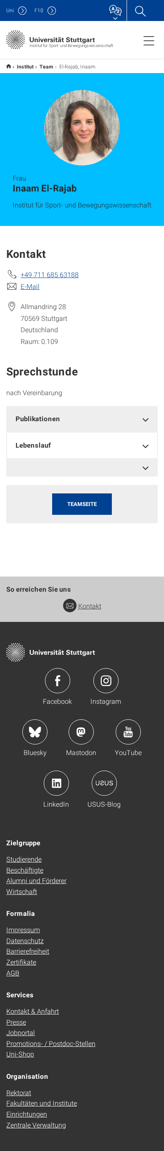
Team (46, 66)
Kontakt (89, 605)
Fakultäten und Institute (41, 1103)
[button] (82, 467)
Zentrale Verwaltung (36, 1124)
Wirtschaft (21, 891)
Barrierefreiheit (27, 950)
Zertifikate (21, 961)
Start (8, 66)
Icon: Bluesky (35, 732)
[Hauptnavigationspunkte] (149, 40)
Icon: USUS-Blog (104, 783)
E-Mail (30, 286)
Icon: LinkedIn (56, 783)
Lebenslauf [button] (33, 444)
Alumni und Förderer (36, 880)
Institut (25, 66)
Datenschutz (25, 940)
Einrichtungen (26, 1113)
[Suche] (140, 10)
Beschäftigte (24, 869)
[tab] (82, 419)
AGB (12, 972)
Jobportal (20, 1032)
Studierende (24, 859)
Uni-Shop (20, 1053)
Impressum (23, 929)
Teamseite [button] (82, 504)
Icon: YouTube (128, 732)
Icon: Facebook (57, 680)
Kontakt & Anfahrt (32, 1011)
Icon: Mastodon (81, 732)
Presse (16, 1021)
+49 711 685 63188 (50, 274)
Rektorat (18, 1092)
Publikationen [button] (38, 418)
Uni (10, 10)
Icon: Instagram (106, 680)
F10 (38, 10)
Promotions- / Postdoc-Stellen (50, 1043)
